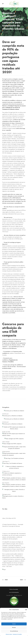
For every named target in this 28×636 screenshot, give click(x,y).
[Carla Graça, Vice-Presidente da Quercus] (14, 458)
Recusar (14, 627)
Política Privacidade (13, 589)
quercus (6, 32)
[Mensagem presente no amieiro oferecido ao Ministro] (14, 490)
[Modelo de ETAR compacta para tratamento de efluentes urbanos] (14, 428)
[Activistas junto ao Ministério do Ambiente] (14, 410)
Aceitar (14, 624)
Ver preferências (14, 631)
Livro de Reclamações (14, 592)
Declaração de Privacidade (17, 634)
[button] (26, 609)
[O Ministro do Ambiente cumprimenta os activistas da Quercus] (14, 467)
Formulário (11, 361)
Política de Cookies (9, 634)
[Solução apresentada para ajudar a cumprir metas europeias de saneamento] (14, 447)
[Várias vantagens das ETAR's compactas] (14, 438)
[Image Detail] (12, 415)
